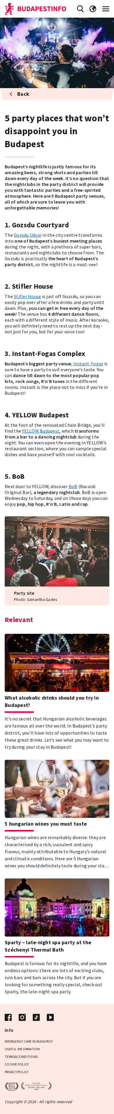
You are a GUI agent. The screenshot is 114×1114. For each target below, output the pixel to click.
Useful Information (22, 1049)
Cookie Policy (17, 1064)
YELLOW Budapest (40, 431)
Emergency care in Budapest (29, 1041)
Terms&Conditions (21, 1056)
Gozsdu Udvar (28, 235)
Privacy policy (17, 1072)
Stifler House (27, 296)
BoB (73, 486)
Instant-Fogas (88, 364)
